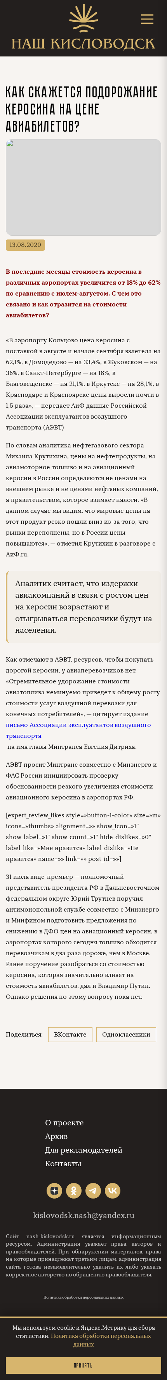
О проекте (64, 1123)
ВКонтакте (70, 1035)
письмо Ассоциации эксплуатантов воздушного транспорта (78, 730)
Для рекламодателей (83, 1150)
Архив (56, 1136)
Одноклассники (126, 1035)
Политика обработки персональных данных (83, 1297)
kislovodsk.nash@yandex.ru (83, 1215)
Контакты (63, 1164)
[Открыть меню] (147, 19)
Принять (83, 1365)
